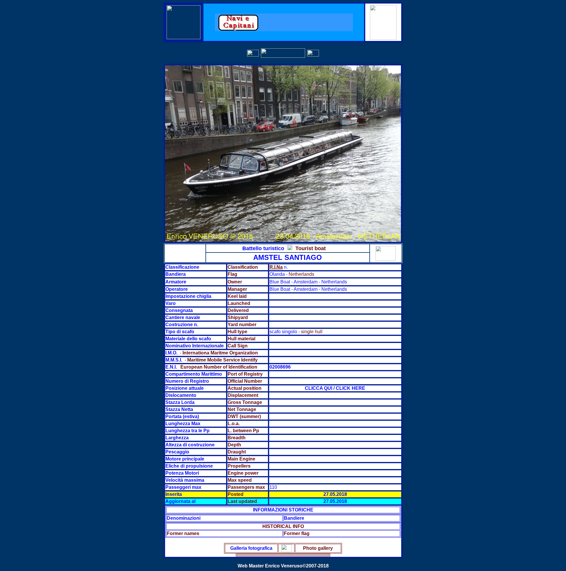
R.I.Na (276, 267)
